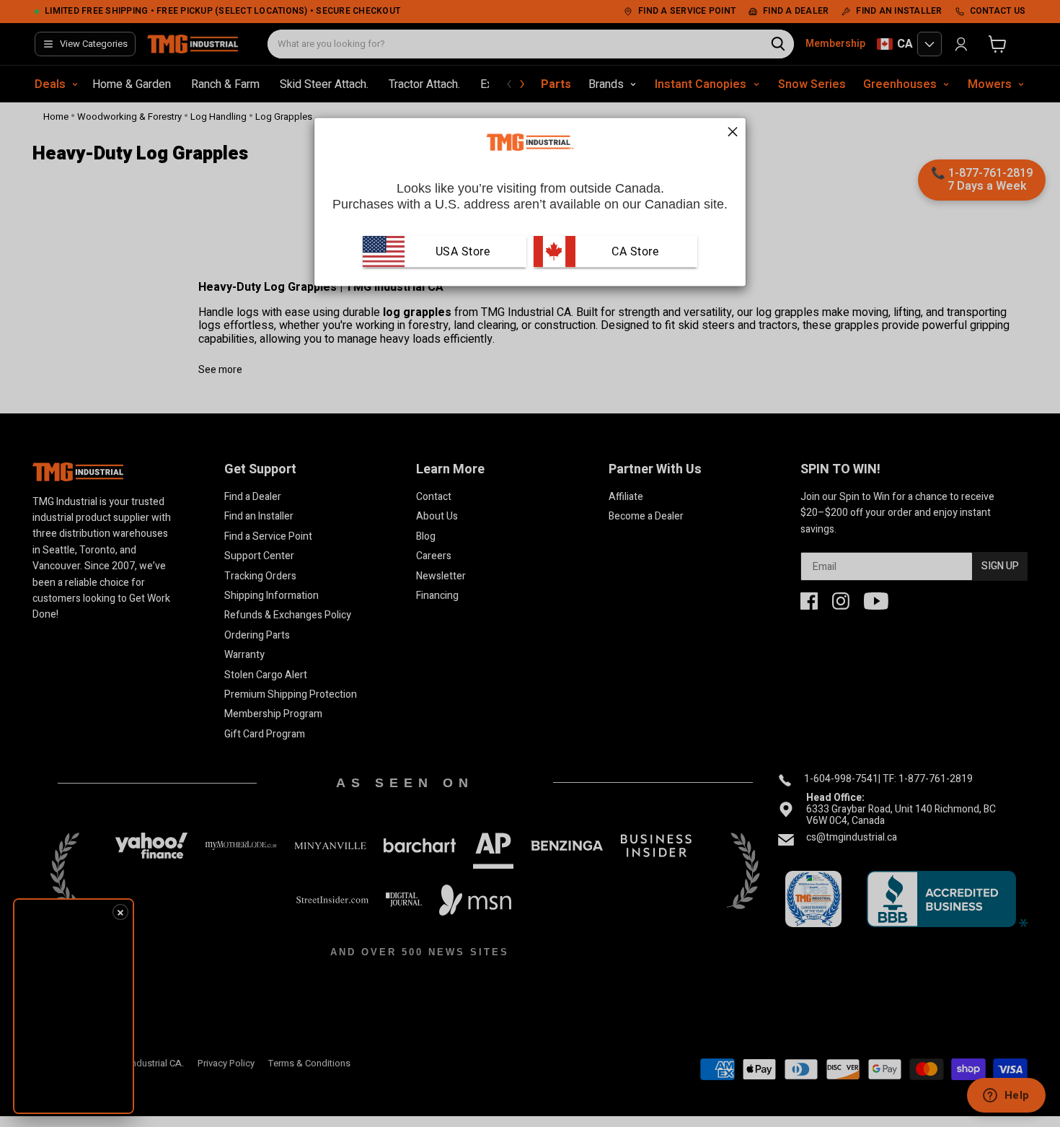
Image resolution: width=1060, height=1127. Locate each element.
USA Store (463, 251)
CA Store (634, 251)
